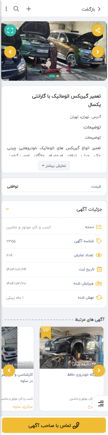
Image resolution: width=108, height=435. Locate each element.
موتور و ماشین (18, 227)
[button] (52, 76)
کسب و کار (42, 227)
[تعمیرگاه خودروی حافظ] (71, 347)
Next (99, 370)
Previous (9, 370)
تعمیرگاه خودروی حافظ (85, 374)
